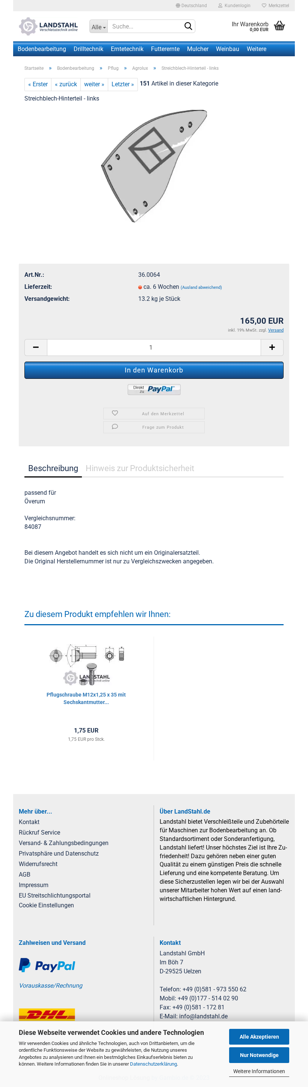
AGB (24, 874)
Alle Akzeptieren (259, 1037)
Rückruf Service (39, 832)
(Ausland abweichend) (201, 287)
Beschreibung (53, 468)
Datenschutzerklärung (153, 1064)
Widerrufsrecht (38, 864)
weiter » (94, 84)
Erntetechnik (127, 49)
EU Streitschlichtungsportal (55, 895)
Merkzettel (277, 5)
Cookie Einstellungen (46, 905)
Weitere (256, 49)
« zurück (66, 84)
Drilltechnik (88, 49)
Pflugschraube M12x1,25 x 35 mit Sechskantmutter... (86, 698)
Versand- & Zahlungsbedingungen (64, 843)
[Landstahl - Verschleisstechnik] (48, 26)
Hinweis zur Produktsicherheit (140, 468)
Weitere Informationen (259, 1071)
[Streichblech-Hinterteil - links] (154, 165)
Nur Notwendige (259, 1055)
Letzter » (123, 84)
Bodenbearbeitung (42, 49)
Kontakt (29, 822)
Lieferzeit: (38, 286)
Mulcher (197, 49)
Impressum (33, 885)
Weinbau (227, 49)
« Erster (38, 84)
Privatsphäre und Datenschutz (59, 853)
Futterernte (165, 49)
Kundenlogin (236, 5)
